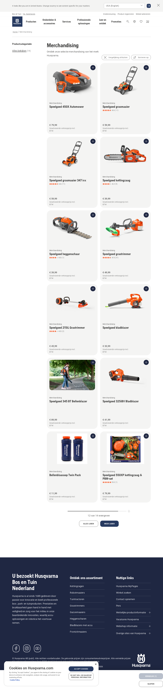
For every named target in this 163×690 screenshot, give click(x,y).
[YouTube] (37, 648)
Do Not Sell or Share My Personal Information (81, 676)
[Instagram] (27, 648)
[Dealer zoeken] (134, 22)
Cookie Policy (15, 680)
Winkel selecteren (143, 14)
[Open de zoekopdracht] (128, 22)
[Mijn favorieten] (141, 22)
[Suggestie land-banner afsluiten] (158, 5)
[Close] (96, 664)
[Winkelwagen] (148, 22)
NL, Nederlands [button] (29, 14)
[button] (31, 21)
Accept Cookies (81, 669)
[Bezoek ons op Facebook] (16, 648)
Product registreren (126, 14)
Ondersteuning (109, 14)
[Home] (17, 21)
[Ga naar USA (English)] (149, 6)
